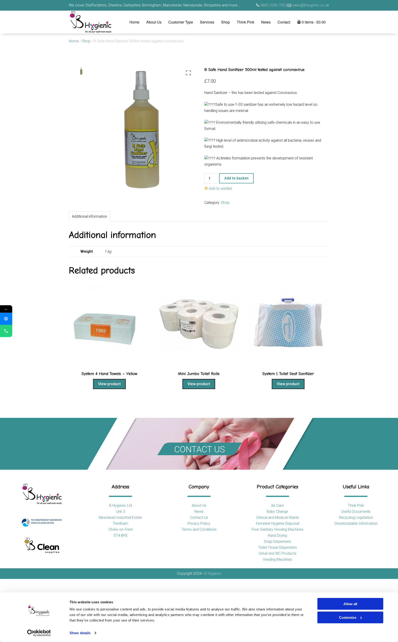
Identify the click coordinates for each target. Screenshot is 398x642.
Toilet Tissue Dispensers (277, 547)
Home (134, 22)
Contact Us (199, 517)
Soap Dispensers (277, 541)
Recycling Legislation (356, 517)
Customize (347, 617)
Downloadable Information (356, 523)
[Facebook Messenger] (6, 319)
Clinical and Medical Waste (277, 517)
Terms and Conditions (199, 529)
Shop (225, 22)
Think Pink (245, 22)
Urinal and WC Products (277, 553)
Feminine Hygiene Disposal (277, 523)
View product (109, 384)
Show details (80, 633)
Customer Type (180, 22)
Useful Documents (356, 511)
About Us (153, 22)
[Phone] (6, 331)
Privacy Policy (198, 523)
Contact (284, 22)
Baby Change (277, 511)
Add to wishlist (220, 188)
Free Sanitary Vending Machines (277, 529)
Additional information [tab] (89, 216)
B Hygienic (213, 573)
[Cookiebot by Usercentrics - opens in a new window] (39, 633)
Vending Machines (277, 559)
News (266, 22)
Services (207, 22)
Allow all (350, 604)
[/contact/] (199, 444)
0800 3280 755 (272, 5)
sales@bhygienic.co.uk (310, 5)
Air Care (277, 505)
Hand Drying (277, 535)
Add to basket (236, 178)
